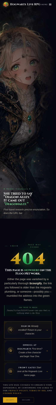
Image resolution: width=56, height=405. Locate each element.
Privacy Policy (18, 391)
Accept (10, 400)
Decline (26, 400)
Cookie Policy (12, 393)
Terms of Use (37, 391)
